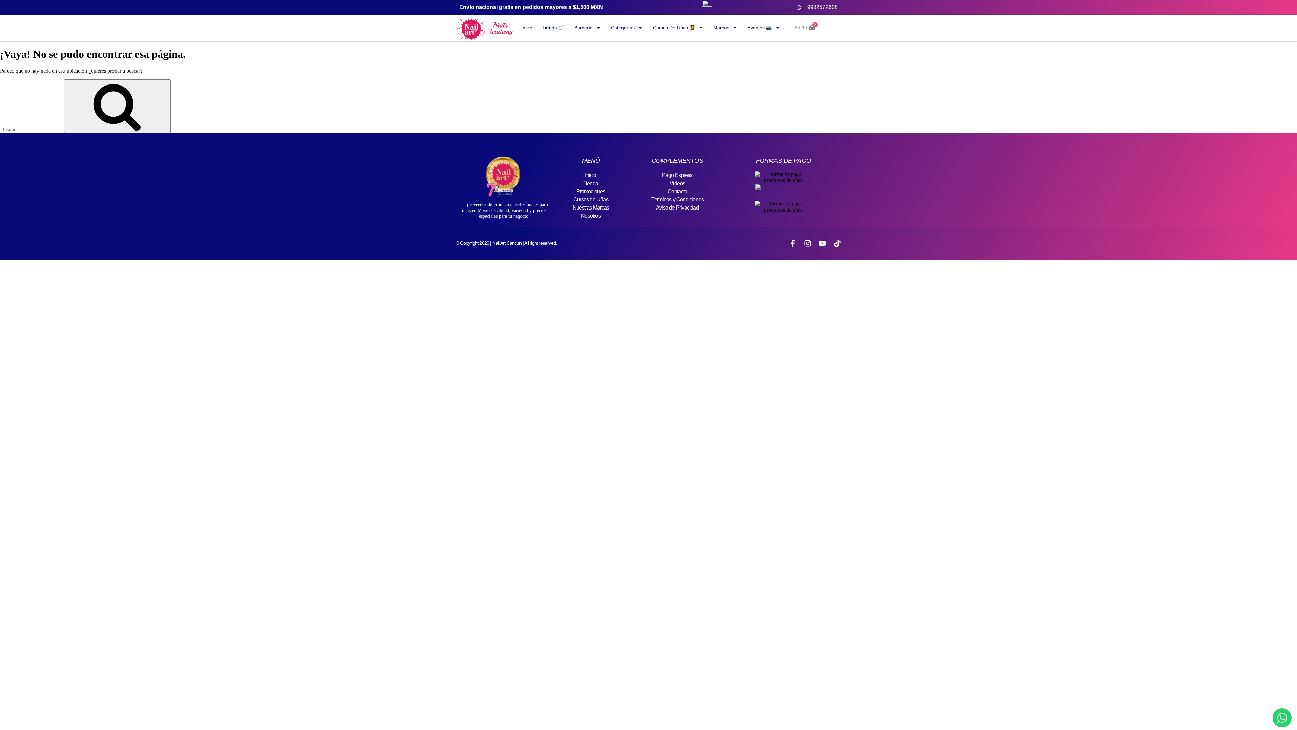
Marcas (721, 27)
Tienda (590, 183)
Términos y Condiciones (677, 199)
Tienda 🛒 (553, 27)
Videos (677, 183)
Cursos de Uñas (590, 199)
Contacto (677, 191)
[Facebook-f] (792, 243)
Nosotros (591, 216)
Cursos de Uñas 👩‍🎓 (674, 27)
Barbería (583, 27)
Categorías (623, 27)
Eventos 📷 (759, 27)
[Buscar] (117, 106)
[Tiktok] (837, 243)
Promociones (590, 191)
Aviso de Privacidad (677, 208)
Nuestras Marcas (591, 208)
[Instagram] (807, 243)
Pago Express (677, 175)
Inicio (526, 27)
